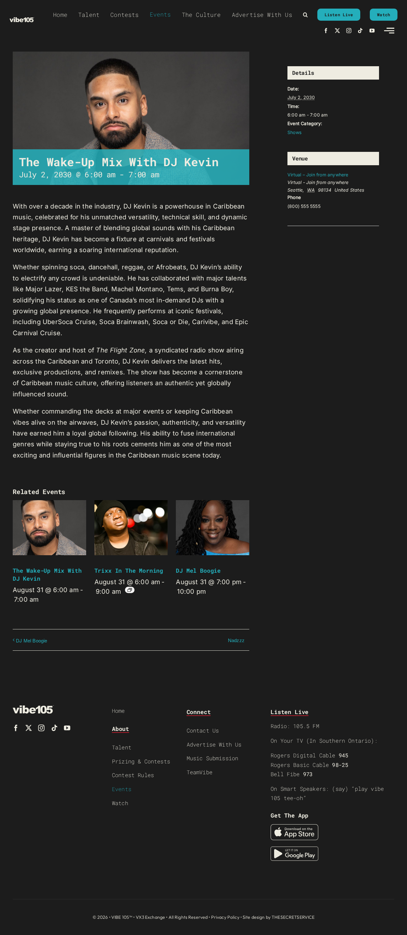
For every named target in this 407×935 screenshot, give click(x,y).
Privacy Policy (225, 917)
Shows (294, 132)
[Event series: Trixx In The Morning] (130, 590)
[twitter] (337, 30)
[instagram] (348, 30)
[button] (305, 14)
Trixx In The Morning (128, 570)
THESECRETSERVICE (293, 917)
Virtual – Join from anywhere (317, 174)
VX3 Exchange (150, 917)
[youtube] (372, 30)
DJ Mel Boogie (198, 570)
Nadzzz (236, 640)
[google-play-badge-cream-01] (294, 850)
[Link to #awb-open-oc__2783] (389, 30)
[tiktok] (360, 30)
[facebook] (325, 30)
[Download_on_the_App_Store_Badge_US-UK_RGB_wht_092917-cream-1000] (294, 827)
